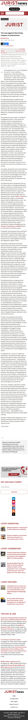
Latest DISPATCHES (10, 523)
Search (25, 13)
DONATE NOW (14, 9)
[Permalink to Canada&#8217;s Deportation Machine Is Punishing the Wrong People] (3, 554)
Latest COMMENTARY (11, 548)
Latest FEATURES (9, 582)
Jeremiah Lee (9, 45)
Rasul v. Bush (20, 196)
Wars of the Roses (8, 629)
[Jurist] (14, 3)
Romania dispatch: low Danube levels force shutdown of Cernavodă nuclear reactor (17, 537)
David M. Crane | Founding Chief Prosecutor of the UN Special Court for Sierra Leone (16, 570)
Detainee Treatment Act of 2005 (10, 226)
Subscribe (14, 492)
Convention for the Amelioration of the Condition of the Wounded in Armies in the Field (13, 649)
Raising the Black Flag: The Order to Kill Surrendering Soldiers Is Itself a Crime (15, 565)
